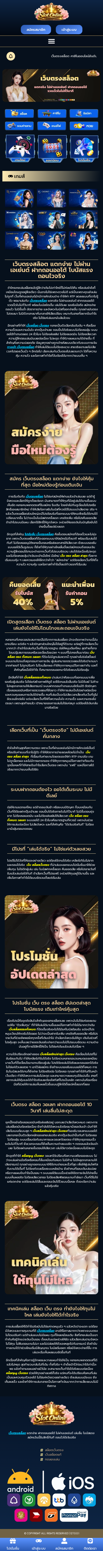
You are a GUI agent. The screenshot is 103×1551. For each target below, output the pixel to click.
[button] (51, 41)
